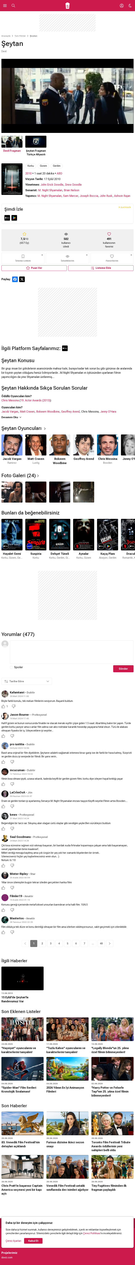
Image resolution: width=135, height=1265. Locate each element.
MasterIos (17, 918)
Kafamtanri (17, 692)
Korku (31, 165)
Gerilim (56, 165)
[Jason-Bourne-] (4, 716)
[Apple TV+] (7, 218)
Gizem (43, 165)
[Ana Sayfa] (67, 5)
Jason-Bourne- (20, 714)
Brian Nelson (71, 190)
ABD (59, 173)
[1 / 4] (11, 492)
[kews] (4, 816)
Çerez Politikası (91, 1233)
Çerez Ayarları (13, 1240)
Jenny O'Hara (108, 411)
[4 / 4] (83, 492)
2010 (28, 173)
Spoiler (18, 667)
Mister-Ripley (19, 874)
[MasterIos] (4, 919)
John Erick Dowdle (51, 184)
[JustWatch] (125, 207)
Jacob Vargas (9, 411)
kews (13, 814)
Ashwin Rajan (122, 196)
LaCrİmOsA (17, 792)
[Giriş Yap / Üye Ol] (121, 5)
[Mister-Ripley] (4, 875)
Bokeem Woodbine (48, 411)
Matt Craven (27, 411)
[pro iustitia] (4, 745)
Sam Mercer (70, 196)
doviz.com (6, 1257)
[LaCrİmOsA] (4, 793)
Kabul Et (33, 1240)
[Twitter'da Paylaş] (22, 279)
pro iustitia (17, 744)
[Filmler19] (4, 897)
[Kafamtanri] (4, 693)
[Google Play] (14, 218)
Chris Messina (10, 400)
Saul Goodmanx (20, 837)
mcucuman (17, 770)
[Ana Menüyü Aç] (4, 5)
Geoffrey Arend (70, 411)
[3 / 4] (59, 492)
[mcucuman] (4, 771)
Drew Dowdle (73, 184)
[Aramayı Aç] (13, 5)
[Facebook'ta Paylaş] (15, 279)
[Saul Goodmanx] (4, 838)
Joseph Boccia (89, 196)
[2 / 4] (35, 492)
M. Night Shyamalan (50, 190)
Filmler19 (16, 896)
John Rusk (106, 196)
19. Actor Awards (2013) (35, 400)
